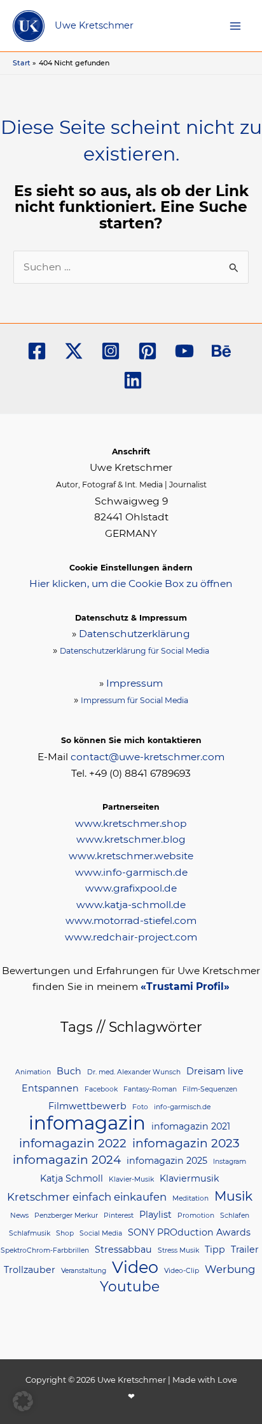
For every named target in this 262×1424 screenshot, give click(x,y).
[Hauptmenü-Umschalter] (235, 25)
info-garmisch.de (182, 1107)
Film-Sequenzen (210, 1089)
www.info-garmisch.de (131, 872)
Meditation (190, 1198)
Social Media (100, 1233)
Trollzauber (29, 1270)
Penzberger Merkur (66, 1215)
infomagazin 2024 (67, 1159)
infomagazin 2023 (186, 1143)
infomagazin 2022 (73, 1143)
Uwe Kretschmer (94, 25)
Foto (140, 1107)
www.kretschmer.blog (131, 839)
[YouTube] (184, 351)
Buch (69, 1071)
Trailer (245, 1249)
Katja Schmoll (71, 1178)
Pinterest (119, 1215)
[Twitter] (73, 351)
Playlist (155, 1214)
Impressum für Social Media (134, 700)
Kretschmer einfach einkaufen (87, 1196)
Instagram (229, 1161)
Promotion (195, 1215)
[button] (23, 1401)
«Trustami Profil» (185, 986)
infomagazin (87, 1123)
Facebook (101, 1089)
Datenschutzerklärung (134, 634)
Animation (33, 1072)
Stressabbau (123, 1249)
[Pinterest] (147, 351)
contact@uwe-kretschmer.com (147, 757)
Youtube (130, 1287)
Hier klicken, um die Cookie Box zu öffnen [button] (131, 583)
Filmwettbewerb (87, 1106)
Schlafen (234, 1215)
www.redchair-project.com (131, 937)
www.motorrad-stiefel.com (131, 920)
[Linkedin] (133, 380)
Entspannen (50, 1088)
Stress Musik (178, 1250)
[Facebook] (37, 351)
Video (135, 1267)
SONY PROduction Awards (189, 1232)
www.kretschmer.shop (131, 823)
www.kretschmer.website (131, 856)
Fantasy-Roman (150, 1089)
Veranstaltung (83, 1271)
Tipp (215, 1249)
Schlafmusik (29, 1233)
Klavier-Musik (131, 1179)
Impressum (134, 683)
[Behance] (221, 351)
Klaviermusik (189, 1178)
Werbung (230, 1269)
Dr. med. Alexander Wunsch (134, 1072)
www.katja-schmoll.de (131, 905)
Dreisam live (215, 1071)
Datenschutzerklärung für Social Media (134, 651)
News (19, 1215)
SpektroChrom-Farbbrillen (45, 1250)
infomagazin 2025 (167, 1160)
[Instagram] (110, 351)
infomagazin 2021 (190, 1126)
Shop (65, 1233)
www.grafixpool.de (131, 888)
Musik (233, 1196)
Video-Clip (181, 1271)
